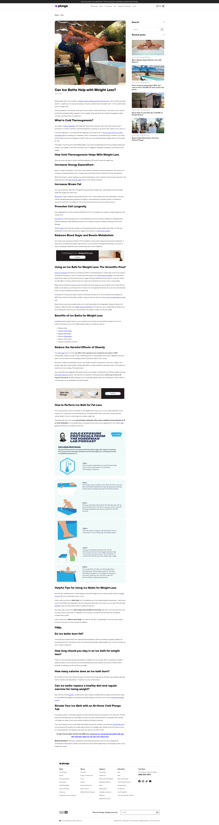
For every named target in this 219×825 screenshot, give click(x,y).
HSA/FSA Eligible (64, 785)
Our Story (83, 772)
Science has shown (61, 273)
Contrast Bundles (64, 779)
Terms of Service (155, 820)
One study (58, 219)
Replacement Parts (104, 798)
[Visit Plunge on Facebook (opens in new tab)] (139, 781)
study (62, 228)
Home (57, 15)
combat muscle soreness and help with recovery (93, 101)
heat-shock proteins (103, 231)
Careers (82, 782)
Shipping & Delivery (105, 782)
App (119, 772)
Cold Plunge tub (117, 724)
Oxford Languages (69, 126)
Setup (101, 785)
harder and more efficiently (84, 307)
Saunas (61, 775)
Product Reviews (64, 788)
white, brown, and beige (104, 275)
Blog (62, 15)
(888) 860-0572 (144, 775)
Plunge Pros (121, 788)
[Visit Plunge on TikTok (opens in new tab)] (146, 781)
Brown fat (58, 196)
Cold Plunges (63, 772)
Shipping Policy (144, 820)
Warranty (102, 795)
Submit (157, 812)
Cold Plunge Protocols (124, 782)
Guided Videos (122, 785)
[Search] (160, 6)
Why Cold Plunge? (123, 779)
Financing (62, 792)
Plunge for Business (86, 785)
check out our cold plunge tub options (103, 734)
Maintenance (103, 788)
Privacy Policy (134, 820)
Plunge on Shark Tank (86, 775)
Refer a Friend (84, 788)
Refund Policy (118, 820)
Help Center (102, 772)
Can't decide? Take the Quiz (126, 795)
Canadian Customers (105, 792)
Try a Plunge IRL (122, 792)
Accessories (62, 782)
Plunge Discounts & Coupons (67, 795)
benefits (70, 695)
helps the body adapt (74, 180)
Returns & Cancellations (106, 779)
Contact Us (102, 775)
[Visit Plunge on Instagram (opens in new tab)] (143, 781)
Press (82, 779)
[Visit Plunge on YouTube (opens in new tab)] (150, 781)
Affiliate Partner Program (87, 792)
